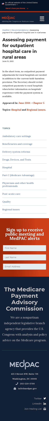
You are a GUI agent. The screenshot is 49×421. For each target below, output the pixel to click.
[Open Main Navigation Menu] (42, 19)
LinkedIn (37, 403)
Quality (6, 201)
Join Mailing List (33, 409)
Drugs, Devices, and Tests (16, 159)
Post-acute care (11, 193)
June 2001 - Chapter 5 (31, 102)
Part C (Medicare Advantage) (18, 175)
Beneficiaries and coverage (17, 143)
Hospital (7, 167)
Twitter (38, 398)
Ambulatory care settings (16, 136)
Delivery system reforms (16, 151)
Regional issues (11, 209)
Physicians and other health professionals (18, 184)
